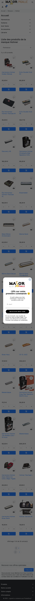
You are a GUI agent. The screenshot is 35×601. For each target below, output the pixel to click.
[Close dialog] (30, 279)
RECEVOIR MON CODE (17, 311)
